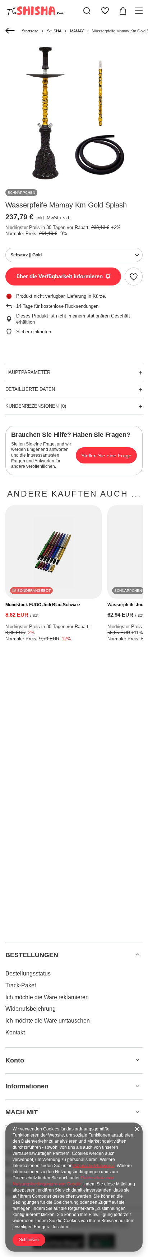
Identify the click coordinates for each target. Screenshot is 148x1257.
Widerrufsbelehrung (30, 1009)
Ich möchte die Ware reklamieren (47, 997)
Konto (14, 1060)
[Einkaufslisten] (105, 11)
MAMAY (77, 31)
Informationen (26, 1086)
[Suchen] (87, 11)
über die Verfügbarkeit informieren (60, 276)
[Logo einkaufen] (35, 11)
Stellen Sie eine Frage (106, 455)
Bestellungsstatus (28, 973)
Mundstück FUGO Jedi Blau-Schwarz (42, 604)
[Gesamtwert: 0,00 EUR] (123, 11)
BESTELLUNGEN (31, 955)
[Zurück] (11, 31)
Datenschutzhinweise (94, 1165)
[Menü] (140, 11)
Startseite (30, 31)
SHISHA (54, 31)
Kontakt (15, 1032)
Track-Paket (20, 985)
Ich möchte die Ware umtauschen (47, 1021)
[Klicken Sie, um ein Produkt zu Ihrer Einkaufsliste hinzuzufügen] (134, 277)
